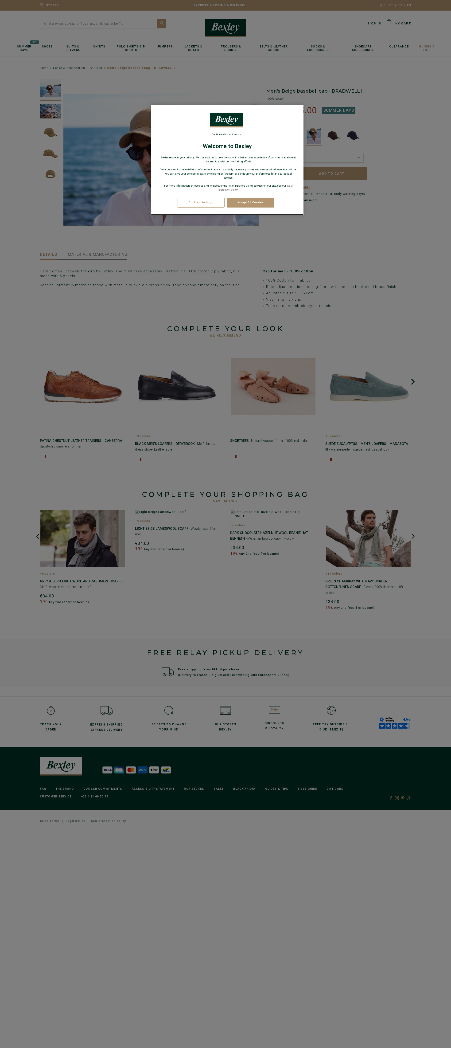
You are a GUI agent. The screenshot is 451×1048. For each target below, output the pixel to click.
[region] (227, 160)
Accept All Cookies (250, 202)
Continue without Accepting (227, 134)
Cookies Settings (201, 202)
